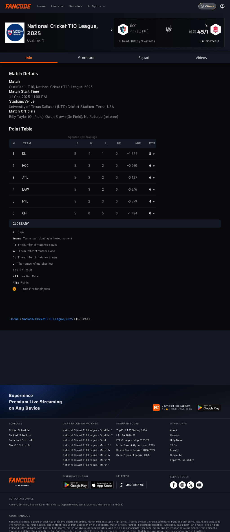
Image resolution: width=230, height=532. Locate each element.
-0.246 (132, 189)
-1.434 (132, 213)
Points (25, 282)
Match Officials (22, 111)
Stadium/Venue (21, 101)
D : (14, 257)
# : (14, 232)
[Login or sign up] (222, 6)
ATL (25, 177)
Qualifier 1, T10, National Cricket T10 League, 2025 (51, 87)
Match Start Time (24, 91)
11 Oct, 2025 (19, 97)
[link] (211, 41)
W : (15, 251)
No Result (26, 270)
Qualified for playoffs (36, 289)
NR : (15, 270)
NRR (138, 143)
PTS (152, 143)
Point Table (21, 129)
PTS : (16, 282)
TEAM (27, 143)
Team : (17, 238)
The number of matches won (36, 251)
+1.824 (132, 154)
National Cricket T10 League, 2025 (47, 319)
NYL (25, 201)
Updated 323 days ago (82, 137)
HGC (133, 26)
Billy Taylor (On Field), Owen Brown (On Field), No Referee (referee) (63, 117)
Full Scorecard (210, 41)
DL (206, 26)
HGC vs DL (83, 319)
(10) (145, 31)
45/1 (202, 31)
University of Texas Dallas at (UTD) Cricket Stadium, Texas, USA (61, 107)
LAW (25, 189)
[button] (29, 57)
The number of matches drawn (37, 257)
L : (14, 264)
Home (14, 319)
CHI (24, 213)
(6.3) (192, 31)
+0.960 (132, 165)
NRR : (16, 276)
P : (14, 245)
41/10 (135, 31)
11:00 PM (39, 97)
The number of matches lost (35, 263)
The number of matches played (37, 244)
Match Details (23, 73)
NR (119, 143)
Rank (21, 232)
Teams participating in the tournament (47, 238)
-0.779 (132, 201)
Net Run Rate (30, 276)
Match (14, 81)
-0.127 (132, 177)
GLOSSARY (21, 223)
